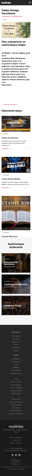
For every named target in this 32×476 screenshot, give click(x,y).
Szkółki (16, 365)
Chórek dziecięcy (16, 385)
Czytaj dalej (5, 148)
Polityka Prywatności (16, 460)
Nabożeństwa (16, 359)
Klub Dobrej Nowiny (16, 382)
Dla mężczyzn (5, 134)
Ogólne (4, 19)
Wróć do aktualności (10, 104)
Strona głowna (16, 336)
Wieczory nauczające (16, 388)
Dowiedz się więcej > (9, 267)
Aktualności (16, 339)
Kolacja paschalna (16, 405)
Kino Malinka (16, 408)
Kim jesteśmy (16, 348)
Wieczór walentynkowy (16, 402)
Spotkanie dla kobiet (16, 391)
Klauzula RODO (16, 462)
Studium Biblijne (16, 393)
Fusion (16, 379)
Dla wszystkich (6, 175)
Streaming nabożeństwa (16, 414)
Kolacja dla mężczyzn (16, 373)
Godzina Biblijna (16, 370)
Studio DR (22, 469)
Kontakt (16, 350)
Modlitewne (16, 367)
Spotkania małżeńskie (16, 411)
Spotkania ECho (16, 362)
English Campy (16, 399)
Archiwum (16, 345)
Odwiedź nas (16, 342)
